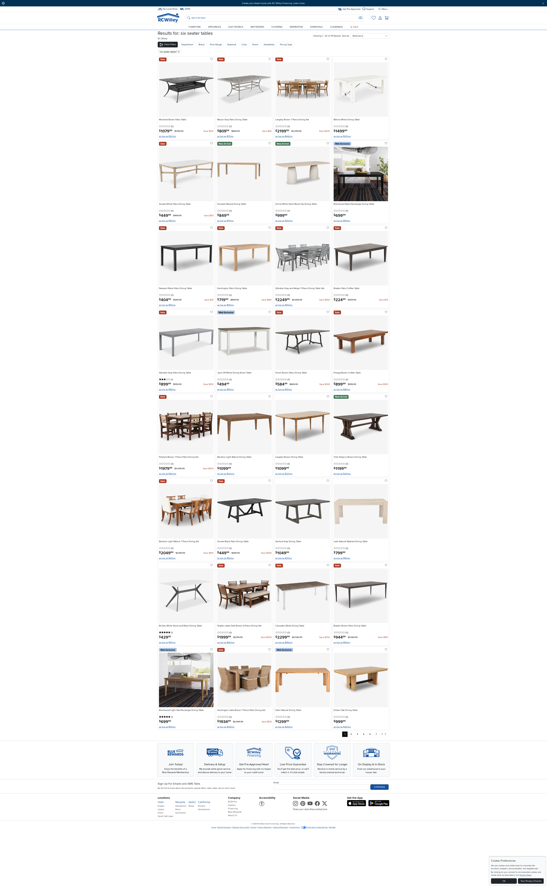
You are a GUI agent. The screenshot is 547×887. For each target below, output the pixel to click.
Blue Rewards (235, 812)
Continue (379, 787)
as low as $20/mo (284, 220)
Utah (161, 802)
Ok (504, 881)
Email (276, 782)
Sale (355, 26)
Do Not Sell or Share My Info (317, 827)
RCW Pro (232, 801)
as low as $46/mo (283, 642)
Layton (161, 809)
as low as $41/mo (167, 558)
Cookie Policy (294, 827)
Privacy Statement (265, 827)
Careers (232, 805)
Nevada (180, 802)
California (204, 802)
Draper (161, 806)
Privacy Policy (526, 875)
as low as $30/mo (342, 136)
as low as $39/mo (225, 727)
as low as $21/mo (283, 558)
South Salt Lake (165, 816)
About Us (232, 815)
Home (214, 827)
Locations (164, 798)
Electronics (235, 26)
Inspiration (296, 26)
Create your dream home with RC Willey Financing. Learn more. (273, 3)
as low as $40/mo (167, 473)
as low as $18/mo (167, 389)
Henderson (180, 806)
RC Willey (162, 38)
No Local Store (170, 8)
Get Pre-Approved (351, 9)
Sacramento (204, 809)
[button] (48, 3)
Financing (233, 808)
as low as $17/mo (225, 136)
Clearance (336, 26)
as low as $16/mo (342, 558)
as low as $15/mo (167, 220)
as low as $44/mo (283, 136)
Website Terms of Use (240, 827)
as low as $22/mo (167, 136)
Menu (384, 9)
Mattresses (257, 26)
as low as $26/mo (283, 727)
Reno (178, 809)
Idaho (192, 802)
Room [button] (255, 44)
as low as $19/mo (342, 642)
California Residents (280, 827)
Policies (254, 827)
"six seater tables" (168, 51)
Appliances (214, 26)
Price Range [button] (216, 44)
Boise (191, 806)
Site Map (332, 827)
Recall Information (224, 827)
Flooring (277, 26)
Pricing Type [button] (286, 44)
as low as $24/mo (342, 473)
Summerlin (180, 812)
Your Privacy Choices (531, 881)
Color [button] (244, 44)
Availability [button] (269, 44)
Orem (160, 812)
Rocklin (201, 806)
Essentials (316, 26)
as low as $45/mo (283, 305)
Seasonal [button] (231, 44)
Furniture (195, 26)
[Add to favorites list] (212, 59)
